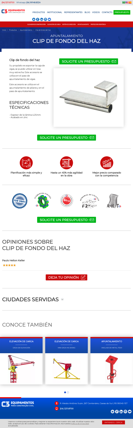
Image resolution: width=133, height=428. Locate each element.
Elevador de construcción (36, 24)
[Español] (130, 3)
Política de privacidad (80, 424)
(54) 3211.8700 (8, 2)
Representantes (73, 12)
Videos (96, 12)
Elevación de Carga (54, 24)
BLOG (87, 12)
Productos (38, 12)
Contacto (107, 12)
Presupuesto (122, 12)
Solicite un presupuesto (86, 61)
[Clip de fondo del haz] (89, 97)
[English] (126, 3)
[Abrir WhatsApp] (126, 421)
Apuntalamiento (83, 24)
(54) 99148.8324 (33, 2)
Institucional (54, 12)
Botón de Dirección (69, 24)
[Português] (123, 3)
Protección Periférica (98, 24)
